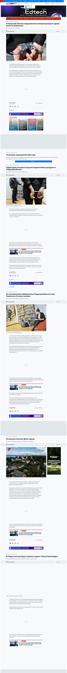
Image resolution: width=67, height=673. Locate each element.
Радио (48, 3)
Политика (20, 1)
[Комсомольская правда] (11, 4)
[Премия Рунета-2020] (20, 4)
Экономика (31, 1)
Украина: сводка (26, 18)
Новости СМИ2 (11, 286)
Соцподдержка (49, 1)
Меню (1, 1)
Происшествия (48, 18)
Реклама (52, 3)
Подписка (58, 3)
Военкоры (21, 18)
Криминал (12, 110)
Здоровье (43, 1)
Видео (9, 1)
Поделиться (58, 31)
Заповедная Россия (42, 18)
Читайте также (8, 152)
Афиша (53, 18)
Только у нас (16, 18)
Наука (55, 1)
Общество (26, 1)
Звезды (39, 1)
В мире (35, 1)
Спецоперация (15, 1)
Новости (12, 18)
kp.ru (41, 103)
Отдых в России (35, 18)
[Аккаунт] (65, 1)
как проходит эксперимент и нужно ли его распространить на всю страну (30, 252)
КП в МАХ (31, 18)
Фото (6, 1)
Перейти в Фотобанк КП (19, 206)
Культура (12, 657)
